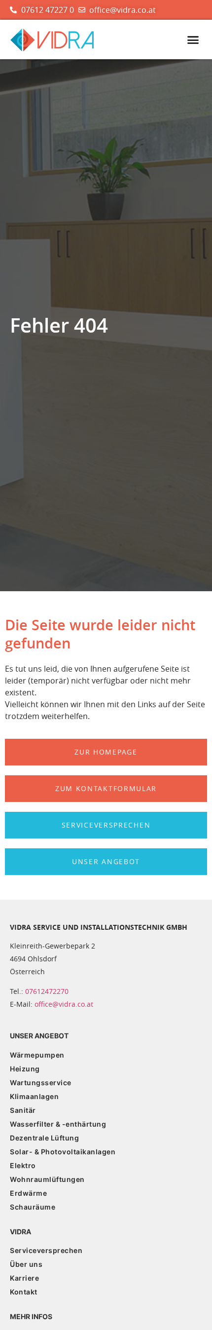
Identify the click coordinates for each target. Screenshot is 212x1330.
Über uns (26, 1264)
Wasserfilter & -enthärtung (58, 1124)
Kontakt (23, 1292)
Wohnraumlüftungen (47, 1179)
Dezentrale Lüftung (44, 1138)
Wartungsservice (40, 1082)
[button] (193, 40)
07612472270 (47, 991)
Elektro (23, 1165)
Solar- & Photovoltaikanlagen (62, 1151)
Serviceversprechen (46, 1250)
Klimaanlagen (34, 1096)
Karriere (24, 1278)
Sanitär (23, 1110)
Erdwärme (28, 1193)
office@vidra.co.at (64, 1004)
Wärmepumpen (37, 1055)
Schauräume (32, 1207)
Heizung (25, 1068)
